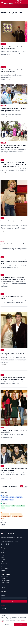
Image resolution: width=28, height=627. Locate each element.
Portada (2, 550)
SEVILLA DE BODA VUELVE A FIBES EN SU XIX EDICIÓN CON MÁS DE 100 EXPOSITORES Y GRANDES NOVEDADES (13, 165)
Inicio (2, 9)
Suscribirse (14, 601)
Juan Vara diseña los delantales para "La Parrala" (13, 245)
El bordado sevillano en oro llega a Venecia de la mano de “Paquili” (13, 71)
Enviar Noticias (4, 612)
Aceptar (20, 624)
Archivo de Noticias (5, 568)
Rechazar (7, 624)
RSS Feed (3, 570)
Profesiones (3, 566)
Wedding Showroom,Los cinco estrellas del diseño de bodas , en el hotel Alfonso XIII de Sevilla (14, 261)
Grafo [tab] (25, 486)
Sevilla (2, 554)
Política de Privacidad (5, 580)
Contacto (3, 587)
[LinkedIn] (8, 544)
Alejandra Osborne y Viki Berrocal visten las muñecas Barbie (14, 431)
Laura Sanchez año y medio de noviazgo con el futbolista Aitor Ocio (14, 469)
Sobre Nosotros (4, 576)
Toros (2, 561)
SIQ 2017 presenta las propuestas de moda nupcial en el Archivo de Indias (13, 146)
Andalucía (3, 555)
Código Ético (3, 578)
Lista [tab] (22, 486)
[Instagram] (6, 544)
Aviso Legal (3, 585)
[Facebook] (1, 544)
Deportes (3, 559)
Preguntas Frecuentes (6, 610)
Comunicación (4, 563)
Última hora (3, 552)
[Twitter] (4, 544)
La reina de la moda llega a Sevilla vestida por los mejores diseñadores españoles (13, 378)
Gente (2, 557)
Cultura (2, 565)
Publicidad (3, 608)
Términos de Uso (4, 584)
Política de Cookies (5, 582)
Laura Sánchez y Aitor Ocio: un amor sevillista (12, 297)
